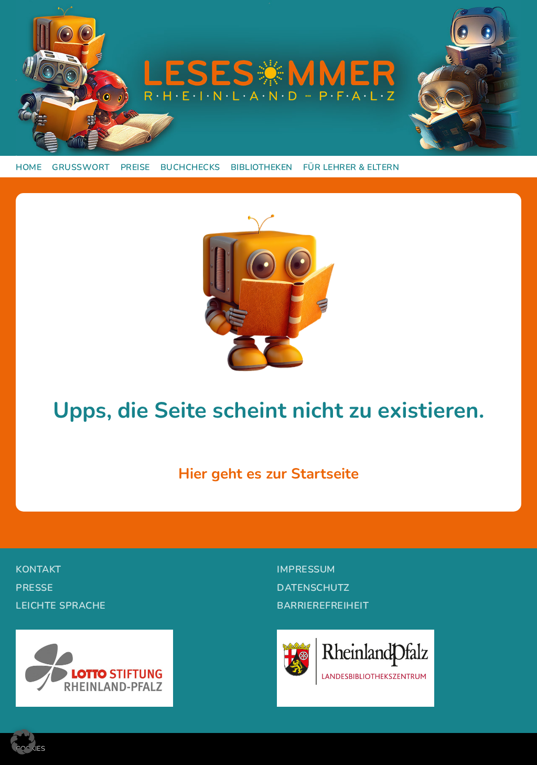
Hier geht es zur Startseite (268, 474)
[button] (23, 742)
